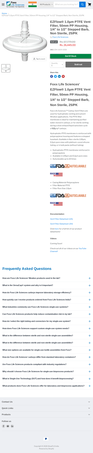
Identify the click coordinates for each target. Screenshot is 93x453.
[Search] (82, 4)
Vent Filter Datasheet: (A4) (61, 224)
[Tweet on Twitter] (55, 76)
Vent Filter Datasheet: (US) (61, 219)
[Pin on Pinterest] (63, 76)
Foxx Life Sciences (60, 37)
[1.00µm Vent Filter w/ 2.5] (6, 68)
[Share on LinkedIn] (59, 76)
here (57, 229)
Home (4, 13)
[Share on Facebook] (51, 76)
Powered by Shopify (46, 449)
